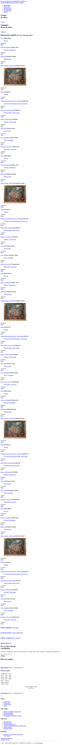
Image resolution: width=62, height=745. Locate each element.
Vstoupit (3, 22)
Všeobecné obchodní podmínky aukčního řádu (15, 725)
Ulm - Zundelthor (5, 137)
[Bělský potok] (7, 59)
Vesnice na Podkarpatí (6, 47)
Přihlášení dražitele (9, 2)
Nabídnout (3, 31)
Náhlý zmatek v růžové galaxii (8, 110)
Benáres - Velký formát (6, 119)
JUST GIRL (3, 128)
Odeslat (3, 656)
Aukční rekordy (7, 8)
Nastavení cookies (8, 728)
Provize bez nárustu (8, 713)
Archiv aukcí (7, 6)
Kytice (2, 38)
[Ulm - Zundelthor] (8, 140)
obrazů (6, 643)
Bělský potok (4, 56)
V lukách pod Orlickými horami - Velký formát (12, 101)
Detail (2, 44)
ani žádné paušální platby (12, 632)
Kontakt (5, 12)
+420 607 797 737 (5, 739)
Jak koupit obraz (7, 10)
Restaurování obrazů (8, 714)
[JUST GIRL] (7, 131)
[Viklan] (6, 94)
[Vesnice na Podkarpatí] (9, 50)
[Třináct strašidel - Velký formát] (15, 85)
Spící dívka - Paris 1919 (6, 146)
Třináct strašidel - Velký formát (8, 65)
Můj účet (3, 2)
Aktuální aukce (7, 5)
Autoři (5, 705)
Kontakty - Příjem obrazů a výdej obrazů (13, 734)
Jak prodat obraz (7, 9)
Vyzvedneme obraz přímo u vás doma (13, 715)
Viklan (2, 92)
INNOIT (40, 743)
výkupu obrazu (10, 627)
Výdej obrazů (7, 735)
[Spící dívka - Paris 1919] (10, 149)
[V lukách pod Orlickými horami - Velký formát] (15, 103)
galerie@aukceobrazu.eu (6, 738)
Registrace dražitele (19, 2)
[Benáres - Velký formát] (10, 122)
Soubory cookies (8, 727)
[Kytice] (6, 40)
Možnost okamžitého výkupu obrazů (12, 711)
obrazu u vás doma (10, 638)
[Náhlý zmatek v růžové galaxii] (11, 112)
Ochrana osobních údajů (9, 724)
